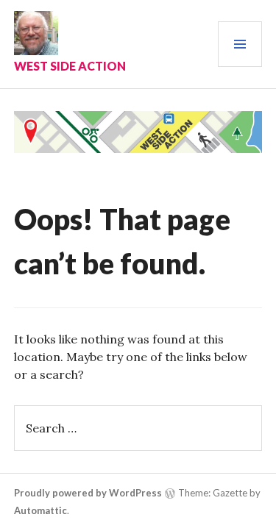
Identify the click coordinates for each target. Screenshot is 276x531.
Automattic (40, 510)
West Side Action (70, 66)
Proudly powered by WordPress (88, 493)
